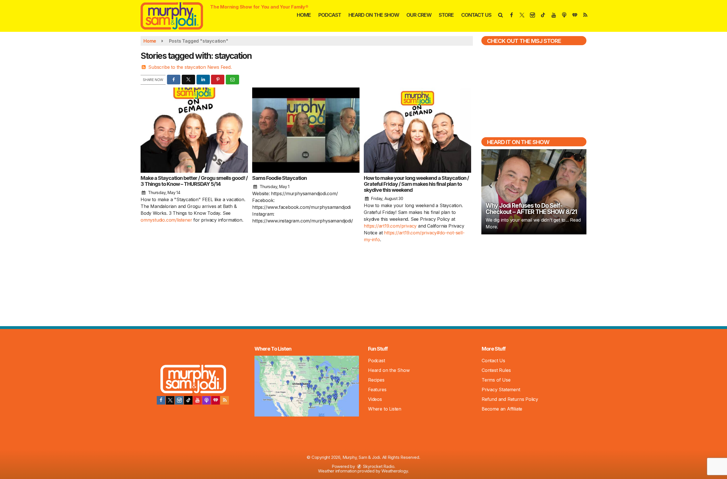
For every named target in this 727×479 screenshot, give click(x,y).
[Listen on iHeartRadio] (215, 400)
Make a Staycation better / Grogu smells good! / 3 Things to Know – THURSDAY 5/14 (194, 181)
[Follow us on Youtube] (197, 400)
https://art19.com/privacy (390, 226)
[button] (500, 15)
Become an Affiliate (502, 409)
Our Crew (418, 15)
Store (446, 15)
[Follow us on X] (170, 400)
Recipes (376, 380)
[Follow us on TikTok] (188, 400)
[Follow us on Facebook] (161, 400)
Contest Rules (496, 370)
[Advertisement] (533, 279)
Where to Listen (384, 409)
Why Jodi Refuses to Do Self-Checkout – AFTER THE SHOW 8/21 (531, 208)
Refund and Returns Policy (510, 399)
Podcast (329, 15)
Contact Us (476, 15)
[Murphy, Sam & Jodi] (176, 15)
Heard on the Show (373, 15)
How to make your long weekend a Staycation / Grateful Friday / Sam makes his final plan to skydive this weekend (416, 184)
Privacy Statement (501, 389)
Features (377, 389)
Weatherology (394, 471)
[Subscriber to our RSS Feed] (224, 400)
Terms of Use (496, 380)
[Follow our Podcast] (206, 400)
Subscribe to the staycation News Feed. (189, 67)
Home (304, 15)
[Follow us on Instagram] (179, 400)
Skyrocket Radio (378, 466)
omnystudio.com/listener (166, 220)
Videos (375, 399)
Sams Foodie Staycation (279, 178)
